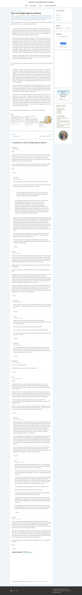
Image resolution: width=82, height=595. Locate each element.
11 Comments (26, 15)
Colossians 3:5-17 (28, 352)
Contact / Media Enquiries (50, 5)
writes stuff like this (17, 24)
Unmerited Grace (37, 19)
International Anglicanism (19, 18)
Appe (45, 15)
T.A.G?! (15, 316)
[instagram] (17, 591)
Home (26, 5)
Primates (26, 18)
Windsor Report (43, 19)
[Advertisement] (63, 69)
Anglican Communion (15, 10)
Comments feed (59, 17)
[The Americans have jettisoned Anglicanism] (32, 121)
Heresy (20, 10)
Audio (40, 5)
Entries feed (58, 15)
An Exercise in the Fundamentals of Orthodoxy (41, 2)
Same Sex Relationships (41, 18)
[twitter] (14, 591)
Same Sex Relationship (32, 18)
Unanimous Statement (29, 19)
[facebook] (12, 591)
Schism (47, 18)
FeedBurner (66, 46)
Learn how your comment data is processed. (38, 581)
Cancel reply (30, 552)
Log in (57, 13)
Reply (14, 172)
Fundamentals (33, 5)
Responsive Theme (57, 592)
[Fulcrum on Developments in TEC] (18, 120)
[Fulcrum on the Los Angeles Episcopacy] (45, 119)
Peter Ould (15, 177)
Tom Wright (18, 19)
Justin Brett (14, 147)
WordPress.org (58, 19)
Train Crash (23, 19)
